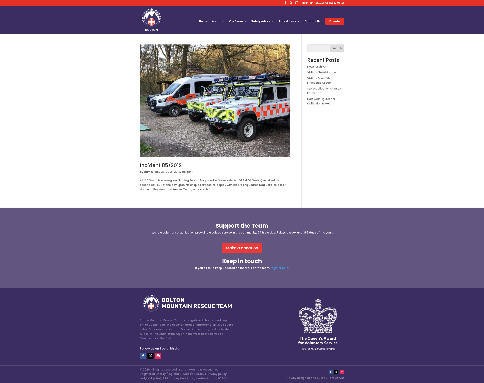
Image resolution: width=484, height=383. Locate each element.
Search (337, 48)
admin (148, 172)
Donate (334, 21)
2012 (177, 172)
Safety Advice (261, 21)
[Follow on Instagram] (158, 356)
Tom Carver (336, 378)
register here (279, 268)
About (216, 21)
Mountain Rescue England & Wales (323, 3)
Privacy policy (217, 374)
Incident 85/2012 (161, 165)
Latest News (287, 21)
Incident (187, 172)
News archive (316, 67)
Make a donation (242, 248)
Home (203, 21)
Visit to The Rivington (321, 72)
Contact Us (312, 21)
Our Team (236, 21)
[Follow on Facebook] (143, 356)
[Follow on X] (150, 356)
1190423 (199, 374)
